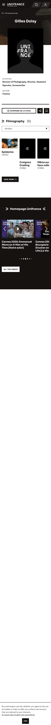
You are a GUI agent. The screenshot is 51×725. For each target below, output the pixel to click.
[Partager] (40, 110)
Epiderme (8, 152)
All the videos (11, 269)
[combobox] (25, 128)
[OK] (25, 721)
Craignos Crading (25, 164)
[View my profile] (45, 4)
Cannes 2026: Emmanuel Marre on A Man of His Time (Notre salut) (17, 244)
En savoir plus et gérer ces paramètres (18, 715)
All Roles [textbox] (8, 128)
